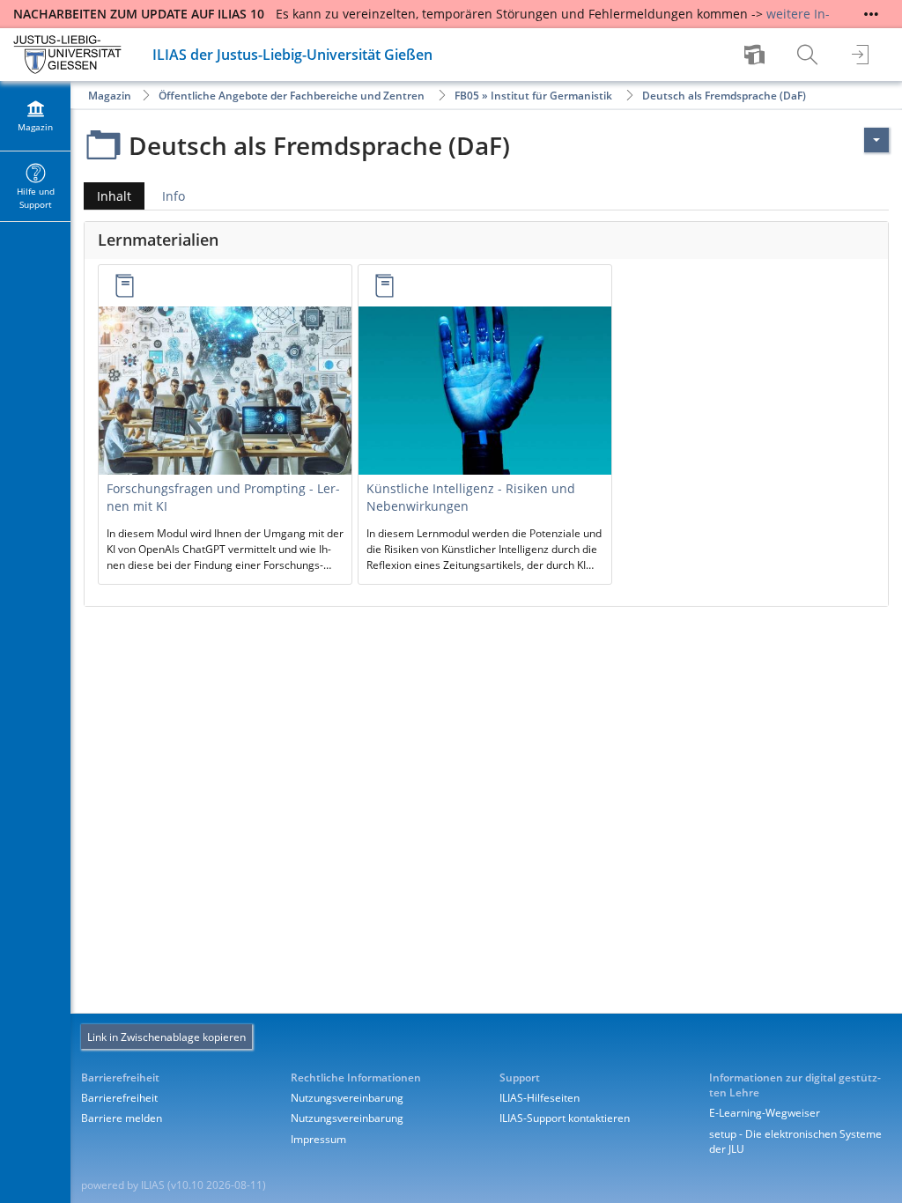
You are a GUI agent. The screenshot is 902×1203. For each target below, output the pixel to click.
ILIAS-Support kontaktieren (564, 1118)
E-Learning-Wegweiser (764, 1112)
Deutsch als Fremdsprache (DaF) (724, 95)
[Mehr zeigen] (871, 14)
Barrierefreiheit (119, 1097)
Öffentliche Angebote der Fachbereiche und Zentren (292, 95)
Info (173, 196)
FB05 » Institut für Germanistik (533, 95)
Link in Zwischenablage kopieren (166, 1037)
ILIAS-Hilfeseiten (539, 1097)
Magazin (109, 95)
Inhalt (107, 199)
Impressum (318, 1139)
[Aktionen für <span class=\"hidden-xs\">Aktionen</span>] (876, 140)
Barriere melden (121, 1118)
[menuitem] (756, 54)
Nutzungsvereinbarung (347, 1097)
